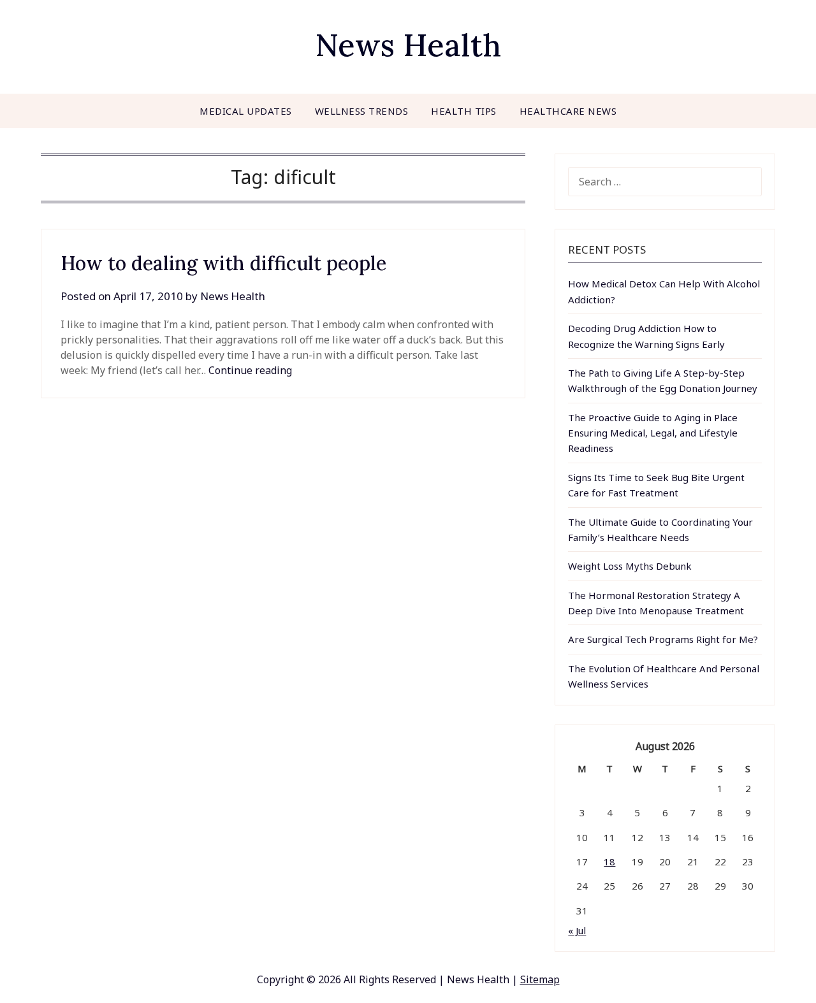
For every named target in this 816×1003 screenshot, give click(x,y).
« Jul (577, 930)
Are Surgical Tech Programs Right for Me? (663, 639)
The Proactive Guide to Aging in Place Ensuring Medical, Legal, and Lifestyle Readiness (653, 433)
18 (609, 861)
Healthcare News (568, 111)
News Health (408, 44)
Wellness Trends (362, 111)
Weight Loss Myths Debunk (630, 565)
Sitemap (540, 979)
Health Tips (464, 111)
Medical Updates (246, 111)
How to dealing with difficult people (223, 263)
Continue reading (250, 370)
